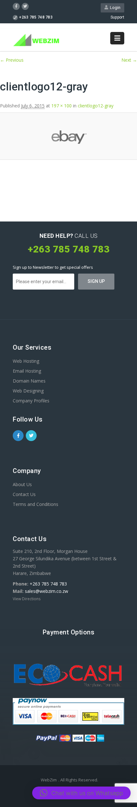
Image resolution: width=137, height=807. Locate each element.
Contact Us (24, 494)
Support (117, 17)
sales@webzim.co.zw (46, 591)
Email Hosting (27, 371)
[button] (81, 793)
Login (114, 7)
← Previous (12, 60)
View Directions (26, 598)
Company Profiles (31, 401)
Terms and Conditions (35, 504)
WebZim (49, 780)
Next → (129, 60)
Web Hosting (26, 361)
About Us (22, 484)
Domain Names (29, 381)
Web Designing (28, 391)
